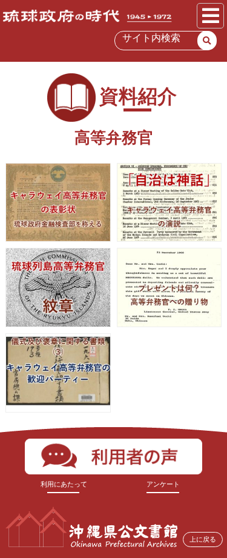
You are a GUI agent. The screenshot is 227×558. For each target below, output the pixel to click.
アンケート (163, 484)
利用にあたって (64, 484)
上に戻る (202, 539)
